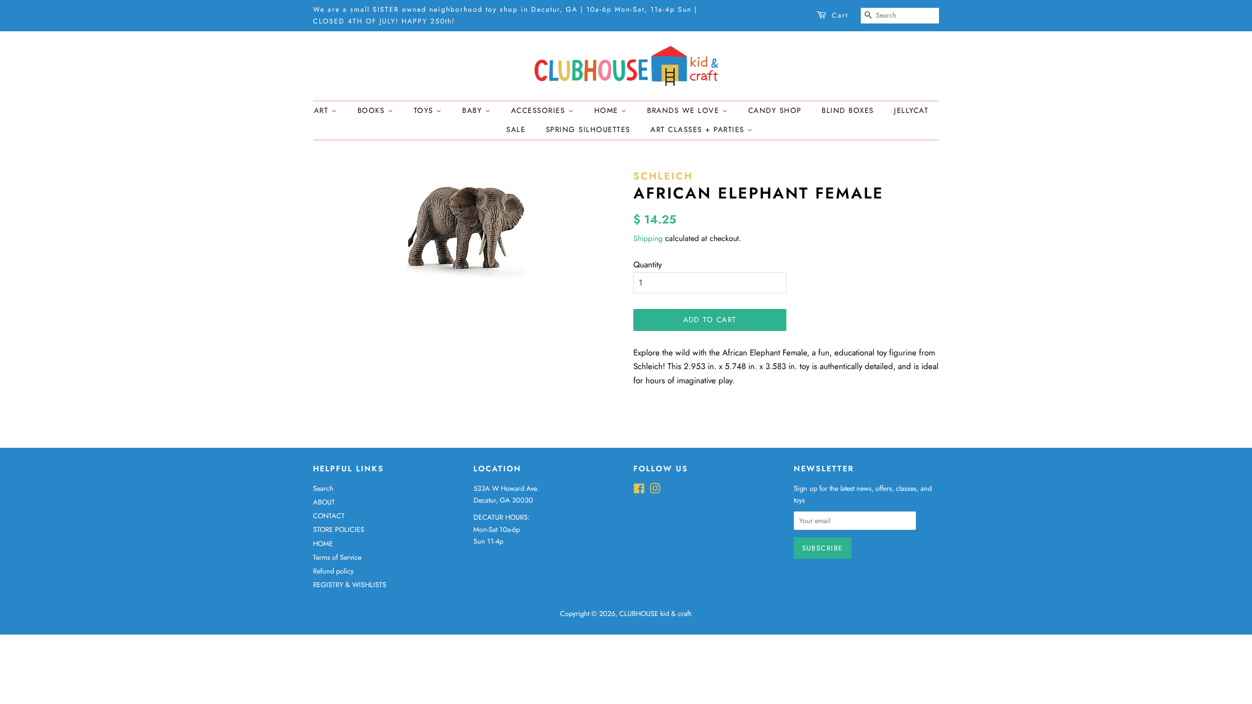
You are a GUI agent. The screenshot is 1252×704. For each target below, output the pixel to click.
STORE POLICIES (338, 529)
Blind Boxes (848, 110)
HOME (323, 544)
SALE (515, 129)
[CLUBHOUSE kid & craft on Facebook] (639, 490)
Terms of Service (337, 557)
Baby (473, 110)
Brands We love (684, 110)
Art (323, 110)
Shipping (648, 238)
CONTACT (329, 516)
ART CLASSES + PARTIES (698, 129)
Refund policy (333, 571)
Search (323, 488)
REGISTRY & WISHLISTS (349, 585)
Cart (840, 15)
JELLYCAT (911, 110)
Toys (425, 110)
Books (373, 110)
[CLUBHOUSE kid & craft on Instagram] (654, 490)
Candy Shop (775, 110)
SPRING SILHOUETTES (588, 129)
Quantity (647, 264)
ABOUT (324, 502)
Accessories (539, 110)
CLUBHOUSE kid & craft (655, 613)
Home (608, 110)
